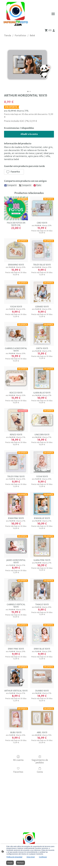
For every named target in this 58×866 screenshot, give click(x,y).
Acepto (10, 863)
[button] (14, 171)
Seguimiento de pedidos (40, 761)
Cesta (40, 771)
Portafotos (20, 35)
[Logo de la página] (15, 14)
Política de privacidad (14, 857)
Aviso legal (31, 857)
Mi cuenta (18, 760)
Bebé (32, 35)
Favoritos (18, 771)
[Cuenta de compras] (53, 30)
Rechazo (20, 863)
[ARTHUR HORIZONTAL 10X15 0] (29, 65)
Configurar (43, 857)
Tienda (7, 35)
